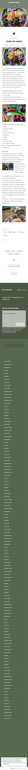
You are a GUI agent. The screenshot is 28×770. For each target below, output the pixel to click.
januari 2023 (7, 424)
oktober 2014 (7, 718)
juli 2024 (6, 370)
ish (6, 95)
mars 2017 (6, 631)
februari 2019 (7, 562)
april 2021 (6, 487)
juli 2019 (6, 547)
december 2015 (8, 676)
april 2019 (6, 556)
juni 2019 (6, 550)
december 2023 (8, 391)
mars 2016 (6, 667)
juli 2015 (6, 691)
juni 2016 (6, 658)
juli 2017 (6, 619)
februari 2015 (7, 706)
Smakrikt (11, 254)
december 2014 (8, 712)
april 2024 (6, 379)
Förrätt (13, 251)
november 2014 (8, 715)
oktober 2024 (7, 361)
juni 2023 (6, 409)
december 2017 (8, 604)
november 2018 (8, 571)
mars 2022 (6, 454)
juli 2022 (6, 442)
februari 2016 (7, 670)
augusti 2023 (7, 403)
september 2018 (8, 577)
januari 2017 (7, 637)
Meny (14, 6)
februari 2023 (7, 421)
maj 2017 (6, 625)
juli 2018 (6, 583)
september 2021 (8, 472)
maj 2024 (6, 376)
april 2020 (6, 523)
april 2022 (6, 451)
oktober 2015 (7, 682)
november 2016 (8, 643)
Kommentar (20, 324)
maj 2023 (6, 412)
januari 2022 (7, 460)
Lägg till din (21, 290)
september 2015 (8, 685)
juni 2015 (6, 694)
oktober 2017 (7, 610)
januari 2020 (7, 532)
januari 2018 (7, 601)
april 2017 (6, 628)
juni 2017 (6, 622)
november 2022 (8, 430)
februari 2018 (7, 598)
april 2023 (6, 415)
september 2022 (8, 436)
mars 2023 (6, 418)
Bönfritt (7, 251)
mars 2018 (6, 595)
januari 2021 (7, 496)
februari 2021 (7, 493)
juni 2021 (6, 481)
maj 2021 (6, 484)
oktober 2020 (7, 505)
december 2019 (8, 535)
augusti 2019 (7, 544)
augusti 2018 (7, 580)
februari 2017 (7, 634)
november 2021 (8, 466)
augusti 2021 (7, 475)
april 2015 (6, 700)
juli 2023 (6, 406)
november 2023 (8, 394)
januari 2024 (7, 388)
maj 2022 (6, 448)
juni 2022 (6, 445)
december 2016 (8, 640)
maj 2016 (6, 661)
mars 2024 (6, 382)
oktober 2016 (7, 646)
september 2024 (8, 364)
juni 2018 (6, 586)
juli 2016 (6, 655)
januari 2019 (7, 565)
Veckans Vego (14, 2)
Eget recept (14, 38)
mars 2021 (6, 490)
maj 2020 (6, 520)
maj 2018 (6, 589)
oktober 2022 (7, 433)
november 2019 (8, 538)
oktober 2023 (7, 397)
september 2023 (8, 400)
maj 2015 (6, 697)
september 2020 (8, 508)
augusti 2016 (7, 652)
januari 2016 (7, 673)
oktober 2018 (7, 574)
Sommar (17, 254)
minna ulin (13, 45)
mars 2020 (6, 526)
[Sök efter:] (14, 345)
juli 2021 (6, 478)
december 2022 (8, 427)
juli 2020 (6, 514)
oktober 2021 (7, 469)
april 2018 (6, 592)
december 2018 (8, 568)
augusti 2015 (7, 688)
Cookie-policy (6, 763)
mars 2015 (6, 703)
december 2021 (8, 463)
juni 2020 (6, 517)
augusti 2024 (7, 367)
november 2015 (8, 679)
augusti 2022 (7, 439)
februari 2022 (7, 457)
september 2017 (8, 613)
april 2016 (6, 664)
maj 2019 (6, 553)
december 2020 (8, 499)
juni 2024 (6, 373)
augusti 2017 (7, 616)
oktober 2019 (7, 541)
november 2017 (8, 607)
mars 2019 (6, 559)
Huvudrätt (19, 251)
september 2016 (8, 649)
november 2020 (8, 502)
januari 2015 (7, 709)
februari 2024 (7, 385)
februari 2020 (7, 529)
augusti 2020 (7, 511)
